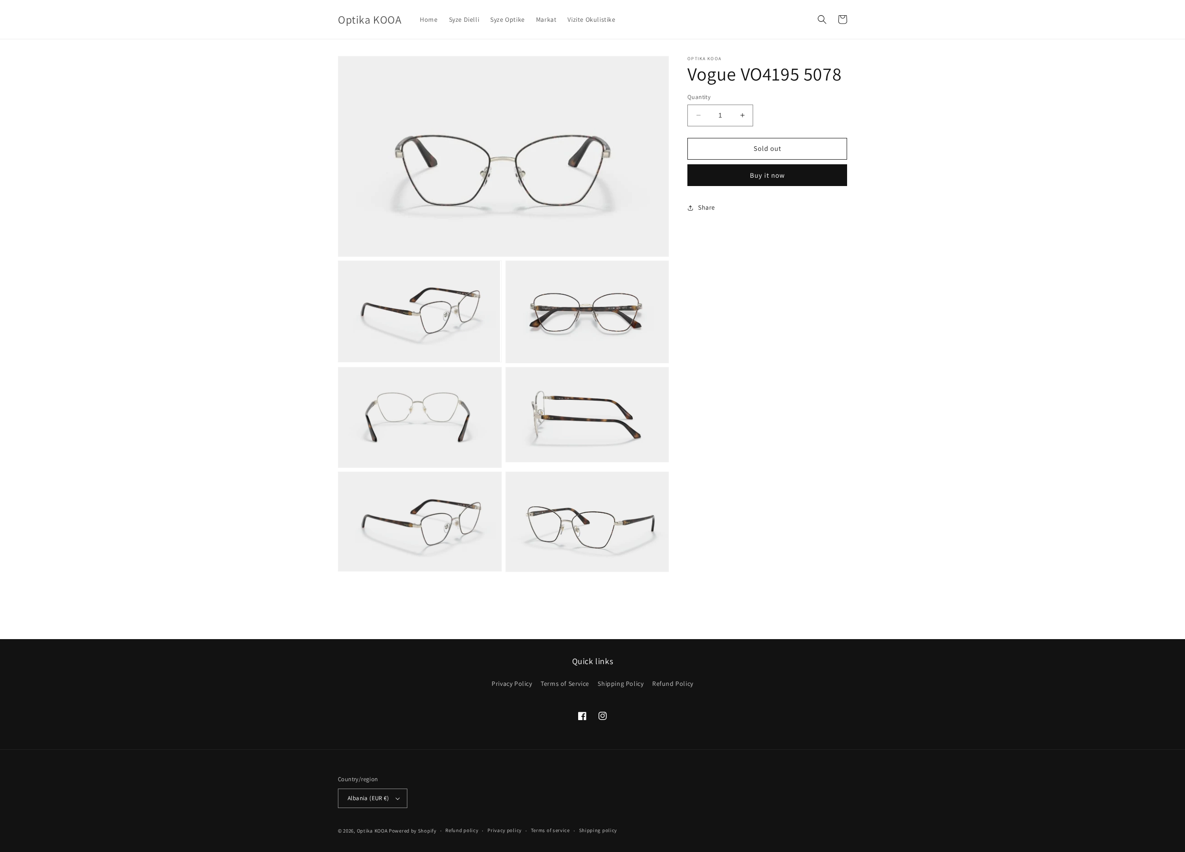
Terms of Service (565, 683)
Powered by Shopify (413, 830)
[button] (822, 19)
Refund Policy (672, 683)
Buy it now (767, 175)
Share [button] (706, 207)
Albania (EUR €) (368, 798)
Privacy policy (504, 830)
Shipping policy (598, 830)
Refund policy (461, 830)
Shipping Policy (620, 683)
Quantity (699, 97)
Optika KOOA (372, 830)
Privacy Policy (512, 683)
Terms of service (550, 830)
